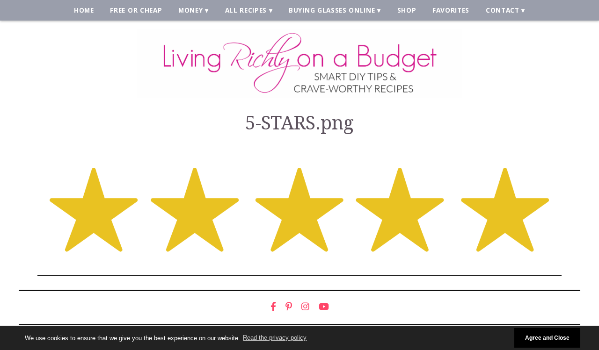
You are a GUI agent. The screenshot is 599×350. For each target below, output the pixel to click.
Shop (406, 10)
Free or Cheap (136, 10)
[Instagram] (305, 306)
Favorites (450, 10)
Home (84, 10)
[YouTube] (324, 306)
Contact (502, 10)
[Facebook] (273, 306)
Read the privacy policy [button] (275, 337)
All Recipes (246, 10)
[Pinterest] (288, 306)
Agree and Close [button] (547, 338)
